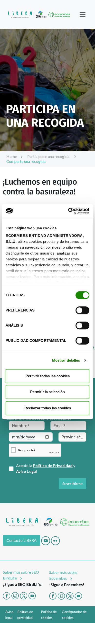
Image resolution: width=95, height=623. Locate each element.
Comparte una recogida (26, 161)
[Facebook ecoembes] (53, 595)
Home (11, 156)
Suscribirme (72, 483)
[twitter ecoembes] (70, 595)
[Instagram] (15, 595)
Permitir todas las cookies (48, 376)
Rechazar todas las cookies (47, 408)
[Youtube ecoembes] (78, 595)
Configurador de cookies (74, 615)
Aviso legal (9, 615)
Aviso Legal (26, 471)
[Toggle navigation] (82, 14)
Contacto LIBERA (22, 540)
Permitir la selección (47, 392)
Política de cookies (49, 615)
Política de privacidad (25, 615)
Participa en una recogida (48, 156)
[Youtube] (46, 540)
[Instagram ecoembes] (61, 595)
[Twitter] (23, 595)
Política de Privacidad (53, 465)
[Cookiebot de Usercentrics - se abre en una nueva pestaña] (68, 211)
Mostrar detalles (66, 360)
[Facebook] (6, 595)
